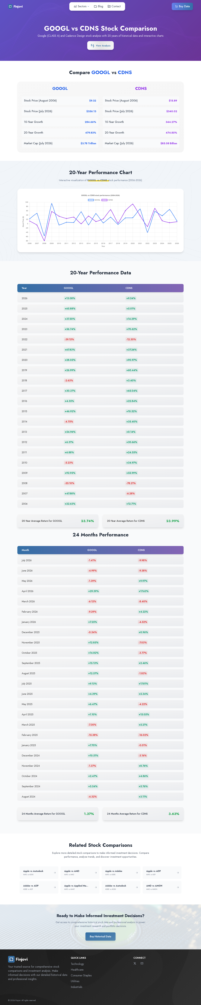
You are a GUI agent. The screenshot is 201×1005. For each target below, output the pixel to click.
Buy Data (184, 6)
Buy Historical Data (100, 936)
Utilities (75, 981)
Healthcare (77, 970)
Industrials (76, 987)
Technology (77, 964)
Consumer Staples (81, 975)
